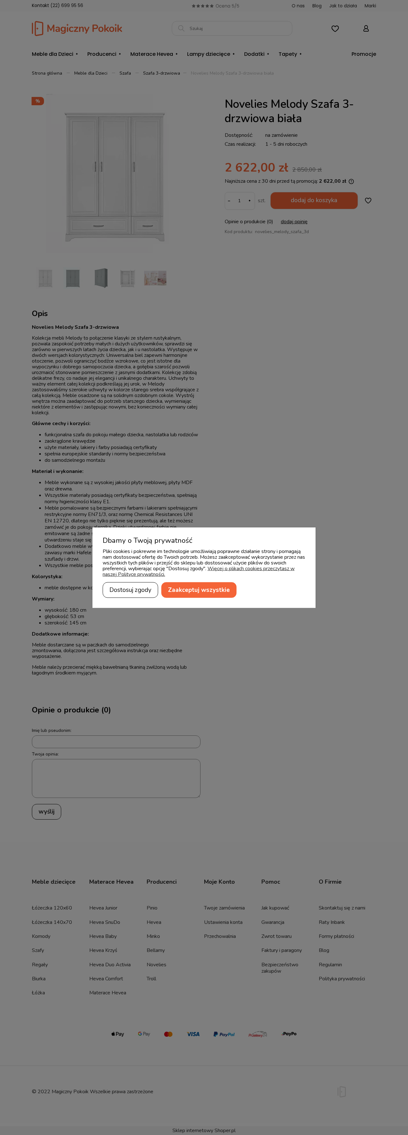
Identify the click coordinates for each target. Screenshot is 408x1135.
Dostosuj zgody (130, 590)
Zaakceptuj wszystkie (199, 590)
